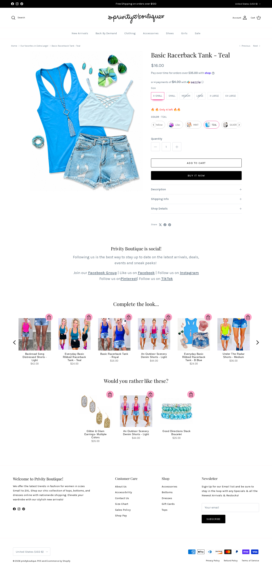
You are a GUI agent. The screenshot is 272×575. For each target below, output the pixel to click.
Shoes (170, 33)
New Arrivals (80, 33)
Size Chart (121, 504)
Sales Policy (123, 509)
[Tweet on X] (160, 224)
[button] (196, 82)
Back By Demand (106, 33)
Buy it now (196, 175)
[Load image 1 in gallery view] (86, 121)
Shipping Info (160, 199)
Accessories (151, 33)
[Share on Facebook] (165, 224)
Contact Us (122, 498)
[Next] (257, 342)
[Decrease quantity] (155, 146)
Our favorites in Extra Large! (34, 46)
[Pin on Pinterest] (169, 224)
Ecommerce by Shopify (58, 561)
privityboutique (28, 561)
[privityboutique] (136, 17)
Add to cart (196, 163)
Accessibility (123, 492)
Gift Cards (168, 504)
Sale (197, 33)
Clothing (130, 33)
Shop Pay (121, 515)
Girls (184, 33)
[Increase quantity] (176, 146)
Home (14, 46)
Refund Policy (231, 560)
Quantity (156, 138)
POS (39, 561)
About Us (121, 486)
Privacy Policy (213, 560)
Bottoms (167, 492)
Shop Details (159, 208)
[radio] (157, 96)
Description (158, 189)
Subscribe (213, 519)
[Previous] (15, 342)
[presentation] (153, 125)
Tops (164, 509)
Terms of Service (250, 560)
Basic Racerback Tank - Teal (66, 46)
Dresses (167, 498)
